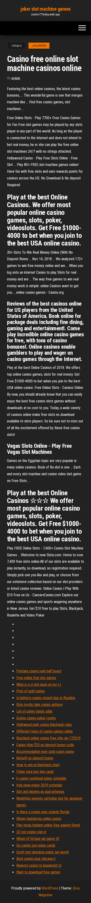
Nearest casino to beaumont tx (38, 865)
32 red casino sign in (31, 832)
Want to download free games (38, 872)
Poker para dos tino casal (34, 771)
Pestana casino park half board (38, 671)
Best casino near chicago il (35, 858)
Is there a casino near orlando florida (42, 812)
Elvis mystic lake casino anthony (39, 704)
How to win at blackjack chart (38, 765)
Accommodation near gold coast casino (45, 751)
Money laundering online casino (38, 818)
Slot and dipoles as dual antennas (40, 791)
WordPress (50, 888)
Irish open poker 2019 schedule (39, 785)
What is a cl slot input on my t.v (38, 684)
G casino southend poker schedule (41, 778)
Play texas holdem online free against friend (48, 825)
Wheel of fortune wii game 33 (37, 838)
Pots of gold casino (30, 691)
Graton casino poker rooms (36, 718)
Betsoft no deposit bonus (34, 758)
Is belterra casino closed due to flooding (45, 698)
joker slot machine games (45, 9)
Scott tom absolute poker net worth (42, 852)
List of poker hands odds (34, 711)
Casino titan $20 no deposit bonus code (45, 745)
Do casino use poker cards (35, 845)
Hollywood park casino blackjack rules (44, 724)
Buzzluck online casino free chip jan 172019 (48, 738)
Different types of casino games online (44, 731)
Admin (15, 79)
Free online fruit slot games (36, 678)
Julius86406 (39, 45)
